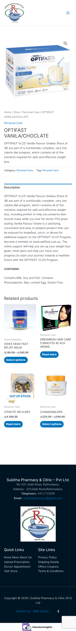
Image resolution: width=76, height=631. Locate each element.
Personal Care (30, 112)
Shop (17, 112)
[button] (65, 43)
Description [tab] (12, 187)
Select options (16, 359)
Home (7, 112)
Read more (49, 354)
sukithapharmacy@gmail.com (43, 498)
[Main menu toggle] (68, 13)
